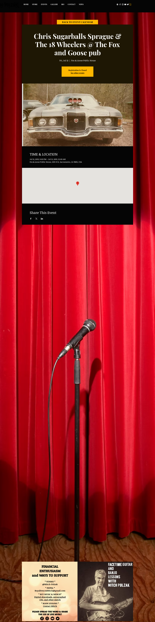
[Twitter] (128, 4)
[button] (130, 4)
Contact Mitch (50, 606)
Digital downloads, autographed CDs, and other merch (50, 598)
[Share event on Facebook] (31, 219)
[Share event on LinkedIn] (42, 219)
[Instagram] (123, 4)
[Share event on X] (36, 219)
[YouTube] (125, 4)
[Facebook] (120, 4)
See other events (77, 73)
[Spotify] (117, 4)
